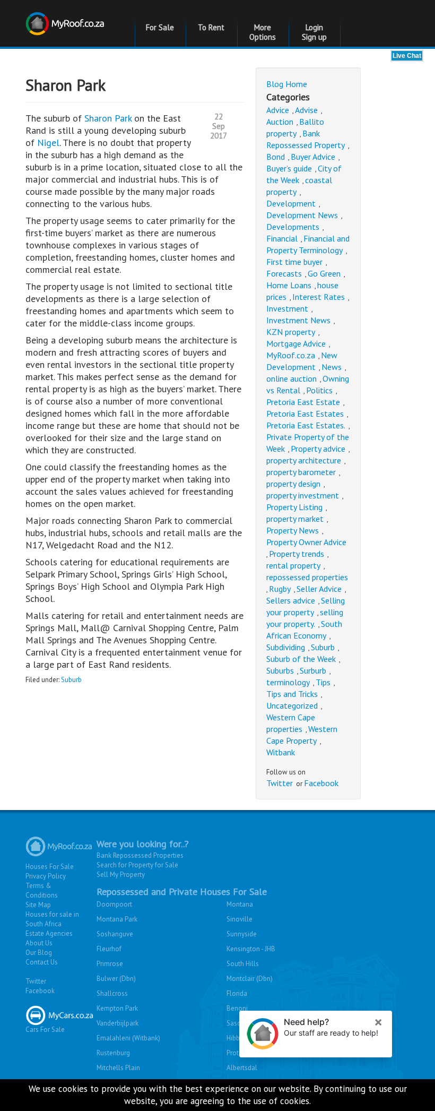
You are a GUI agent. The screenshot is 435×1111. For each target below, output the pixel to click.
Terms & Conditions (41, 890)
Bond (275, 156)
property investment (302, 495)
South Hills (243, 963)
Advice (277, 110)
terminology (288, 682)
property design (293, 483)
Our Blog (38, 952)
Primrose (110, 963)
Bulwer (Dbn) (116, 978)
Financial (282, 238)
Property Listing (294, 507)
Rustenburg (113, 1052)
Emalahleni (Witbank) (128, 1038)
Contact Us (41, 962)
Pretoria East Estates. (305, 425)
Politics (319, 390)
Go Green (324, 273)
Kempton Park (117, 1008)
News (331, 366)
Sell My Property (121, 874)
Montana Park (117, 919)
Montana (240, 904)
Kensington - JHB (251, 948)
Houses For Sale (49, 866)
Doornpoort (114, 904)
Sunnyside (242, 933)
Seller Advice (319, 588)
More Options (262, 32)
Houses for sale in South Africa (52, 919)
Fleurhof (109, 948)
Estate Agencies (49, 933)
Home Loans (288, 285)
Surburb (313, 670)
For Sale (160, 27)
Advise (306, 110)
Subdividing (285, 647)
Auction (279, 121)
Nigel (48, 142)
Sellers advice (290, 600)
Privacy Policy (45, 876)
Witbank (280, 752)
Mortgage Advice (296, 343)
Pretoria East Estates (305, 413)
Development (291, 203)
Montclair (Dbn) (250, 978)
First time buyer (294, 261)
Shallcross (112, 993)
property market (295, 518)
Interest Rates (318, 296)
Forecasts (284, 273)
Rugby (280, 588)
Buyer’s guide (289, 168)
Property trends (296, 553)
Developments (292, 226)
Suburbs (280, 670)
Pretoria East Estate (303, 402)
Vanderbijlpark (117, 1023)
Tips (323, 682)
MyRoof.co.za (290, 355)
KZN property (290, 331)
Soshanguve (115, 933)
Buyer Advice (313, 156)
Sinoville (240, 919)
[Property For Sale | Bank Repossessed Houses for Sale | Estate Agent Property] (66, 17)
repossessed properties (307, 577)
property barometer (301, 472)
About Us (39, 943)
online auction (291, 378)
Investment (287, 308)
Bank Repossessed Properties (140, 855)
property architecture (303, 460)
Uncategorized (292, 705)
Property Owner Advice (306, 542)
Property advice (318, 448)
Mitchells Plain (118, 1067)
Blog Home (286, 84)
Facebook (321, 783)
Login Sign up (314, 32)
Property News (292, 530)
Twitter (279, 783)
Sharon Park (109, 118)
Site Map (38, 904)
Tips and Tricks (292, 693)
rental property (293, 565)
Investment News (298, 320)
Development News (302, 215)
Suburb (71, 679)
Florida (237, 993)
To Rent (211, 27)
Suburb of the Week (301, 658)
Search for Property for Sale (137, 864)
